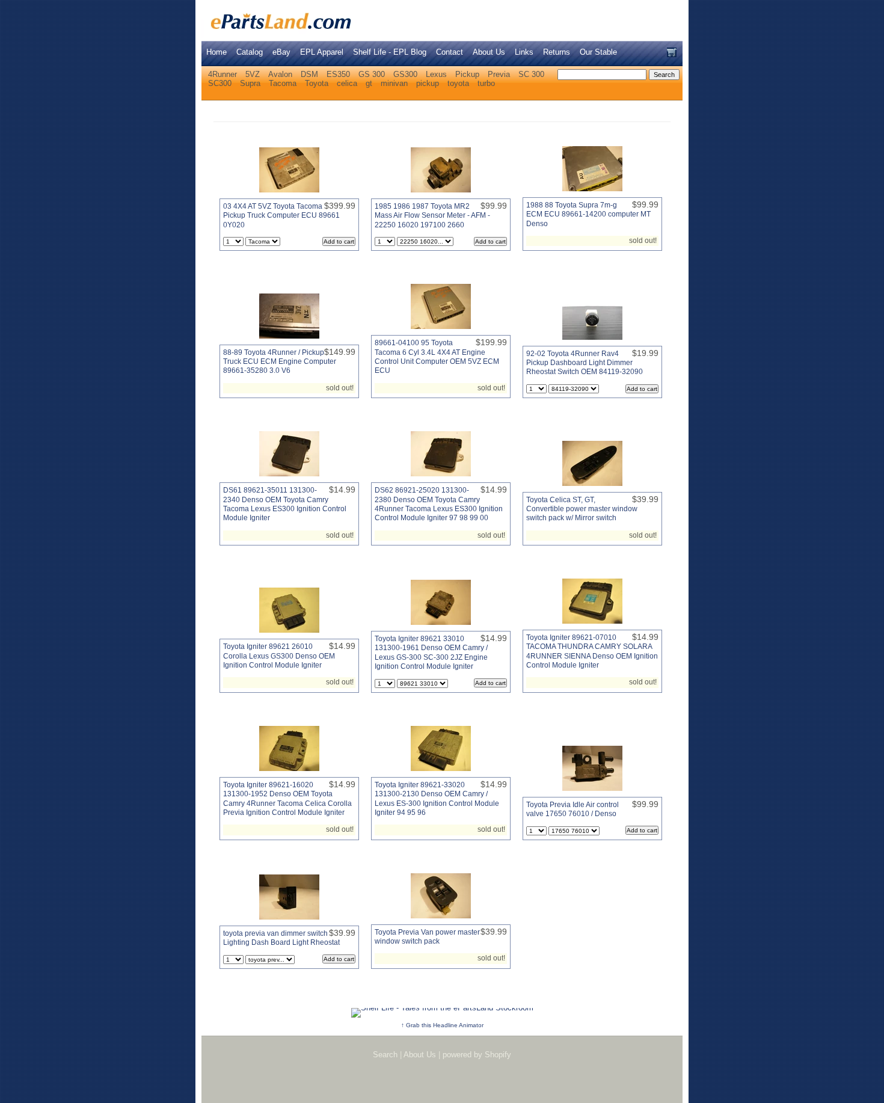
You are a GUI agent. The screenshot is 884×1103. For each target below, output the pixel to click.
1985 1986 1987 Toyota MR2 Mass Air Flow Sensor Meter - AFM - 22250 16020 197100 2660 (432, 215)
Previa (499, 74)
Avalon (280, 74)
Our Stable (598, 52)
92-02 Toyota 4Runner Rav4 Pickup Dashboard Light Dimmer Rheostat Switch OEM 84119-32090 (584, 362)
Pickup (467, 74)
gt (369, 83)
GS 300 (371, 74)
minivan (394, 83)
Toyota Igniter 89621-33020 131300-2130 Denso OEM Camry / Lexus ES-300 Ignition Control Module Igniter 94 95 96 (437, 799)
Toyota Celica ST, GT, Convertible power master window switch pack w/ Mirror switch (581, 509)
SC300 (220, 83)
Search (385, 1054)
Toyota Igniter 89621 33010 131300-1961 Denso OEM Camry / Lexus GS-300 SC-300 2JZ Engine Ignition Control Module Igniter (431, 652)
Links (524, 52)
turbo (486, 83)
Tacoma (282, 83)
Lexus (436, 74)
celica (347, 83)
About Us (489, 52)
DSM (309, 74)
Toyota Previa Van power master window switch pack (427, 936)
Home (216, 52)
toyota (458, 83)
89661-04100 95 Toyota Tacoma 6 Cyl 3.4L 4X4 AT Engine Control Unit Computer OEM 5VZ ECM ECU (437, 357)
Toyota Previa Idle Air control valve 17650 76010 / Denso (572, 809)
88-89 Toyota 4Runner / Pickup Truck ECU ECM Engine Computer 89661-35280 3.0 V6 (279, 361)
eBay (281, 52)
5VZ (252, 74)
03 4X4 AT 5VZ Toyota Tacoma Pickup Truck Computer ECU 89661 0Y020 (281, 215)
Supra (250, 83)
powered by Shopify (477, 1054)
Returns (556, 52)
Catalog (249, 52)
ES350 (338, 74)
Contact (449, 52)
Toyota (316, 83)
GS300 (405, 74)
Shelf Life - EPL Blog (389, 52)
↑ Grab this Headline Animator (442, 1025)
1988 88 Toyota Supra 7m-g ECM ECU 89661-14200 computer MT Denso (588, 214)
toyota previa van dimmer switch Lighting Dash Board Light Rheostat (281, 938)
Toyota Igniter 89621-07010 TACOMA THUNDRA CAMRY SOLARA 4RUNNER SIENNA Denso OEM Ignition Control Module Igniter (592, 651)
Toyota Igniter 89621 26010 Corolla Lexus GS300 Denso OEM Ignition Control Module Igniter (279, 655)
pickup (427, 83)
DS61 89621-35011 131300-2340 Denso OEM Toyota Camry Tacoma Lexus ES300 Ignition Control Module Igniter (284, 504)
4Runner (222, 74)
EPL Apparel (321, 52)
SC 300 (531, 74)
